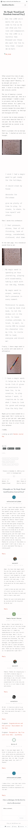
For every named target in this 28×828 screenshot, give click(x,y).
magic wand (6, 461)
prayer (12, 461)
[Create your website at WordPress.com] (14, 1)
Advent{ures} (6, 458)
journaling (15, 458)
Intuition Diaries (8, 5)
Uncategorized (17, 473)
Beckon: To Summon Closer (6, 481)
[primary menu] (25, 5)
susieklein (14, 701)
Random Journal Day (8, 464)
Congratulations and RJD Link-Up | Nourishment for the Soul (12, 726)
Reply (4, 553)
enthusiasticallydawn (14, 501)
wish (16, 464)
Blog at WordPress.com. (14, 823)
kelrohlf (15, 563)
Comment (21, 818)
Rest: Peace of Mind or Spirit (21, 481)
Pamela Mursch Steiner (14, 618)
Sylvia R (14, 744)
